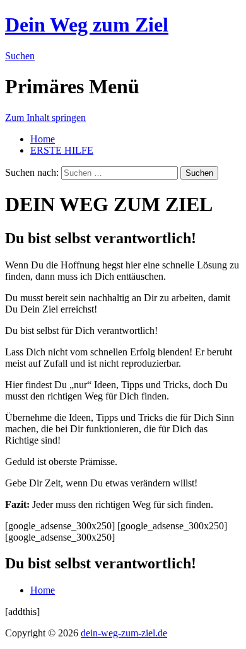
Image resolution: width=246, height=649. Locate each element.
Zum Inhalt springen (45, 117)
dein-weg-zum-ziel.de (124, 633)
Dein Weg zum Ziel (86, 24)
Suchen (20, 55)
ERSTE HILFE (61, 150)
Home (42, 139)
